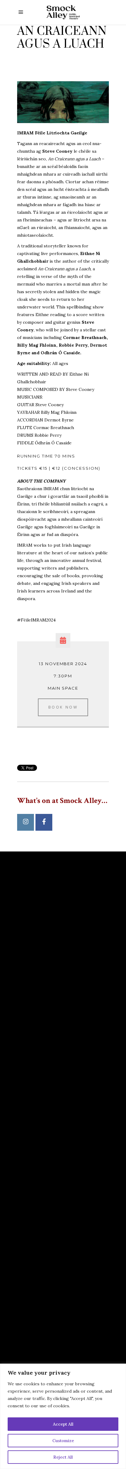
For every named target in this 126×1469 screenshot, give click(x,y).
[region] (63, 1416)
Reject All (63, 1457)
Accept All (63, 1424)
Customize (63, 1440)
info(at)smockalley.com (52, 1145)
